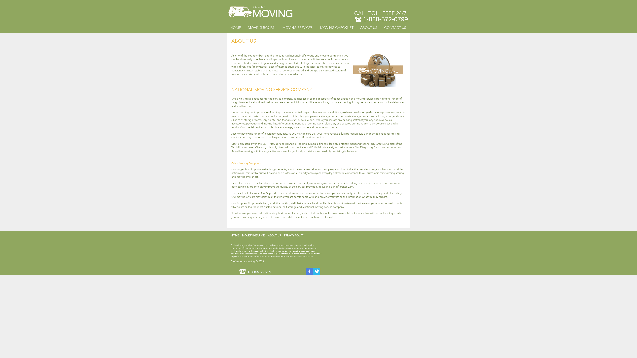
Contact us (395, 28)
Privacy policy (294, 235)
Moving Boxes (261, 28)
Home (235, 28)
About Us (368, 28)
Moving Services (297, 28)
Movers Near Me (253, 235)
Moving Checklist (337, 28)
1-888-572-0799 (385, 19)
